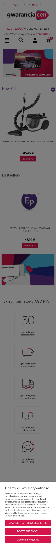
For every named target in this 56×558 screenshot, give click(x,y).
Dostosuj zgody (28, 531)
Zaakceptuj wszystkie (28, 539)
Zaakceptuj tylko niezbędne (28, 523)
